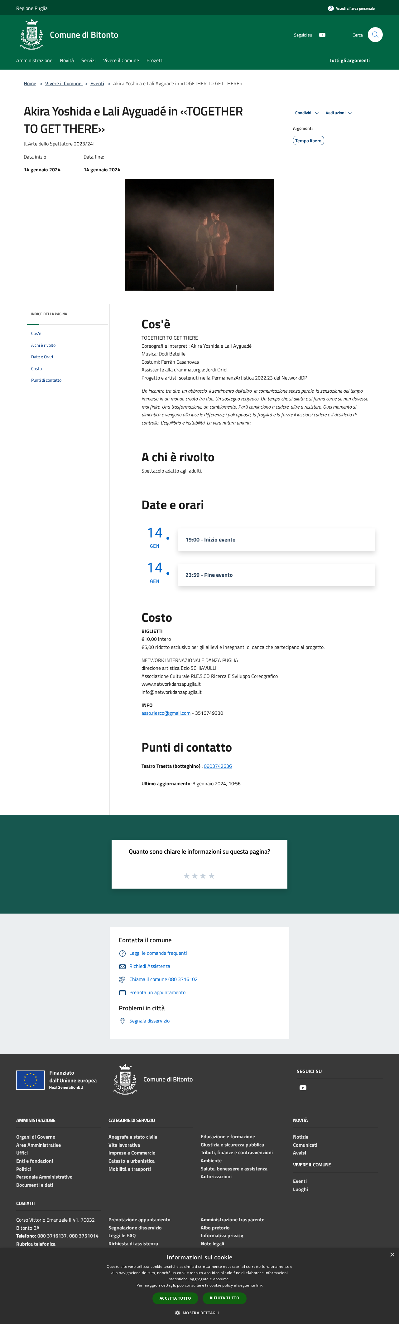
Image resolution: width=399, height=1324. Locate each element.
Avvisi (299, 1152)
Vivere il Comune (64, 83)
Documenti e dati (34, 1185)
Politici (23, 1169)
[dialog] (199, 1286)
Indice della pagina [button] (49, 314)
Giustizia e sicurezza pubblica (232, 1144)
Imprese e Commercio (132, 1152)
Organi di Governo (35, 1136)
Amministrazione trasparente (232, 1219)
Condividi (304, 112)
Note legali (212, 1243)
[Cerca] (375, 34)
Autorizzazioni (216, 1176)
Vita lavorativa (124, 1145)
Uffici (22, 1152)
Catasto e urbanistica (131, 1161)
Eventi (97, 83)
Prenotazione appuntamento (139, 1219)
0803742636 (218, 766)
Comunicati (305, 1145)
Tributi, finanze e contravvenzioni (237, 1152)
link (259, 1285)
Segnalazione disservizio (135, 1227)
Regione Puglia (32, 8)
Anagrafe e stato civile (132, 1136)
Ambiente (211, 1160)
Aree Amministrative (38, 1145)
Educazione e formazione (228, 1136)
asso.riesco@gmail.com (166, 713)
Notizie (300, 1136)
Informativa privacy (222, 1235)
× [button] (392, 1255)
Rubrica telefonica (35, 1244)
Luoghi (300, 1189)
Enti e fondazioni (34, 1161)
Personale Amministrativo (44, 1176)
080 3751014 (84, 1235)
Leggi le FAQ (122, 1235)
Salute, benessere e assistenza (234, 1168)
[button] (199, 1313)
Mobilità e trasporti (129, 1169)
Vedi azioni (336, 112)
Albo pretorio (215, 1227)
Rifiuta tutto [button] (224, 1298)
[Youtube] (320, 34)
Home (30, 83)
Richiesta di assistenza (133, 1243)
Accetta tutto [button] (175, 1298)
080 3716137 (52, 1235)
